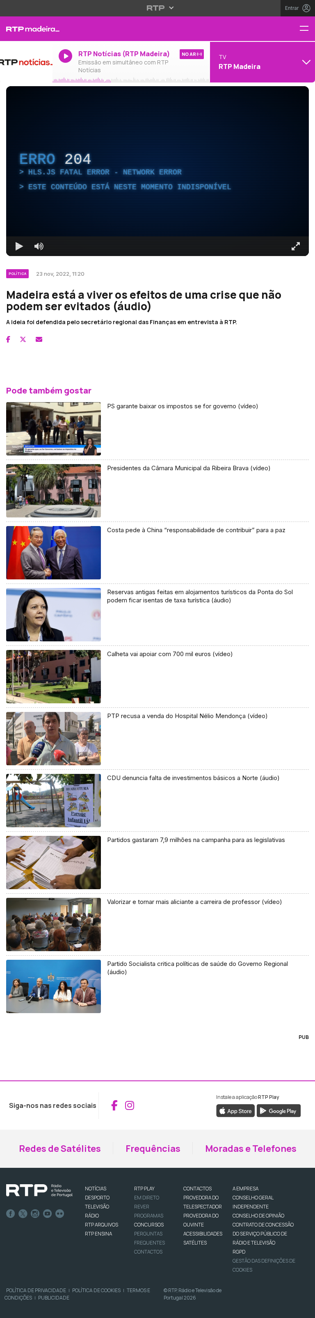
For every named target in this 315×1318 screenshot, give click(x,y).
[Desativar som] (33, 1308)
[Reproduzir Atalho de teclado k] (13, 1308)
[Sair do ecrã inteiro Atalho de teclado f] (302, 1308)
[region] (157, 659)
